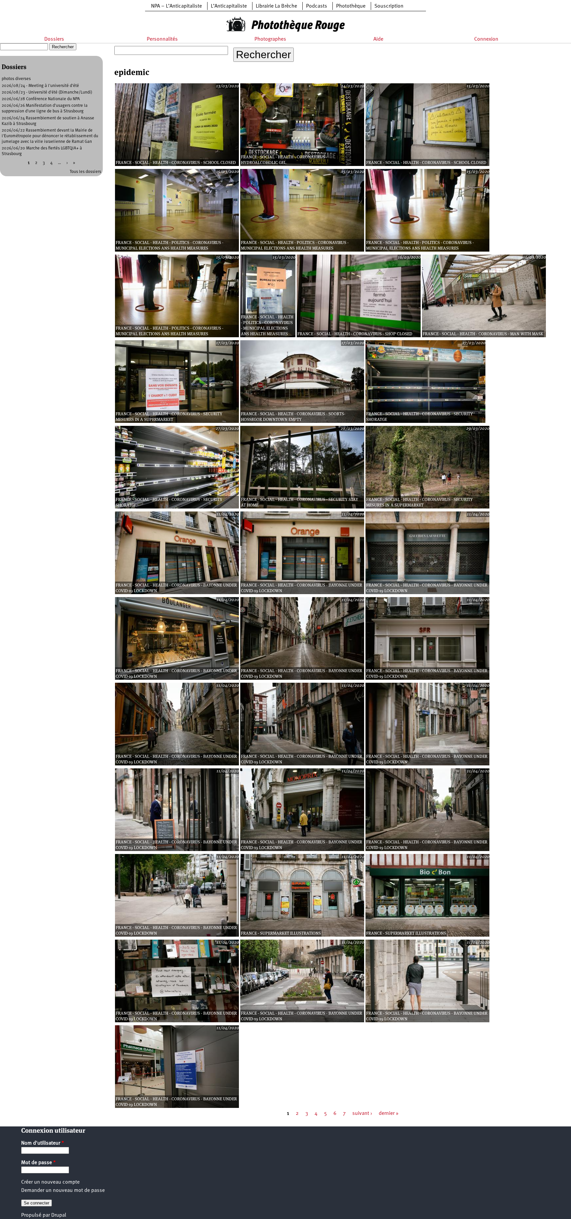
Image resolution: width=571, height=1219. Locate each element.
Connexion (486, 39)
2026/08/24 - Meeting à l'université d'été (40, 86)
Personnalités (162, 39)
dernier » (389, 1113)
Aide (378, 39)
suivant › (362, 1113)
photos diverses (16, 79)
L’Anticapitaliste (229, 6)
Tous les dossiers (85, 172)
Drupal (58, 1215)
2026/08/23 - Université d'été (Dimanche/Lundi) (47, 92)
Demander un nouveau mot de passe (63, 1190)
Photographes (270, 39)
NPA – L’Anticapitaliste (176, 6)
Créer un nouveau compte (50, 1182)
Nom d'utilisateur (42, 1143)
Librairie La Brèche (276, 6)
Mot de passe (38, 1162)
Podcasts (316, 6)
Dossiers (54, 39)
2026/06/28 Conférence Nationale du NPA (41, 99)
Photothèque (350, 6)
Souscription (388, 6)
